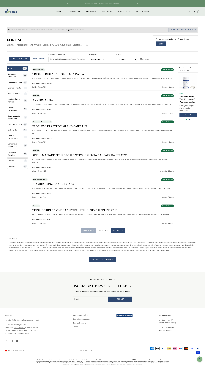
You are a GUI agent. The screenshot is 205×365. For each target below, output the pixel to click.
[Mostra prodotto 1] (186, 119)
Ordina (118, 55)
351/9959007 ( (19, 328)
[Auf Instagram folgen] (12, 341)
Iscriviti (120, 299)
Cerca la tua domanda (56, 54)
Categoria (93, 55)
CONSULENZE (91, 12)
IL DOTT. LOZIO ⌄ (107, 12)
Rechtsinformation (79, 323)
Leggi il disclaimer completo (182, 30)
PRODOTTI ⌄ (60, 12)
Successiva (117, 230)
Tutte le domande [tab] (19, 59)
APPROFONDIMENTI (142, 12)
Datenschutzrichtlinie (80, 315)
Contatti (75, 327)
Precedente (89, 230)
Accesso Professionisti (102, 259)
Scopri (188, 114)
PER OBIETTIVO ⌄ (75, 12)
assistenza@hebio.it (18, 325)
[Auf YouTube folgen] (17, 341)
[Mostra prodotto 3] (189, 119)
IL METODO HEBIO (124, 12)
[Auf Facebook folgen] (6, 341)
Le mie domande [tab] (38, 59)
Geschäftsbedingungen (81, 319)
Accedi (161, 44)
